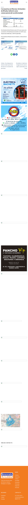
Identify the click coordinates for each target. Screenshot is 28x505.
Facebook (3, 495)
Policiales (17, 484)
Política (17, 475)
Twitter (2, 497)
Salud (2, 7)
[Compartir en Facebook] (14, 54)
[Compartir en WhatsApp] (11, 54)
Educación (17, 477)
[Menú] (2, 2)
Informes (17, 487)
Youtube (3, 499)
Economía (17, 482)
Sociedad (17, 480)
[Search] (26, 2)
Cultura (16, 478)
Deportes (17, 485)
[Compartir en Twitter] (16, 54)
